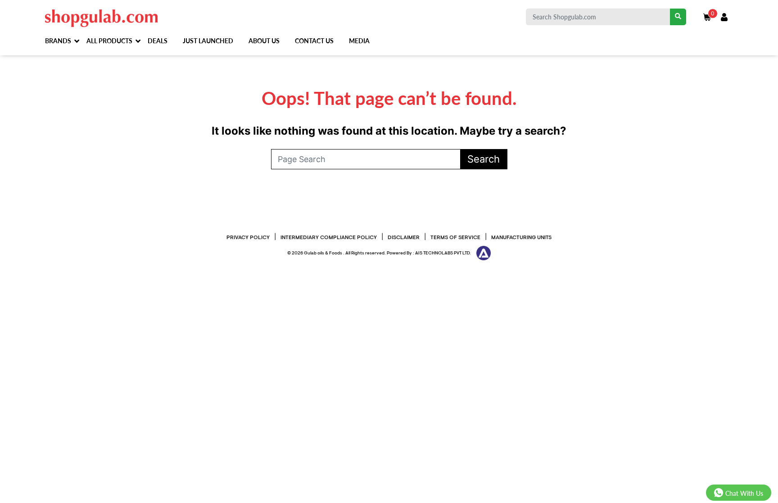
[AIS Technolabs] (481, 253)
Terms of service (455, 237)
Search (483, 159)
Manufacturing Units (521, 237)
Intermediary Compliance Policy (328, 237)
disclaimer (404, 237)
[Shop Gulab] (101, 17)
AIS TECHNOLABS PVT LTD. (443, 253)
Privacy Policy (248, 237)
